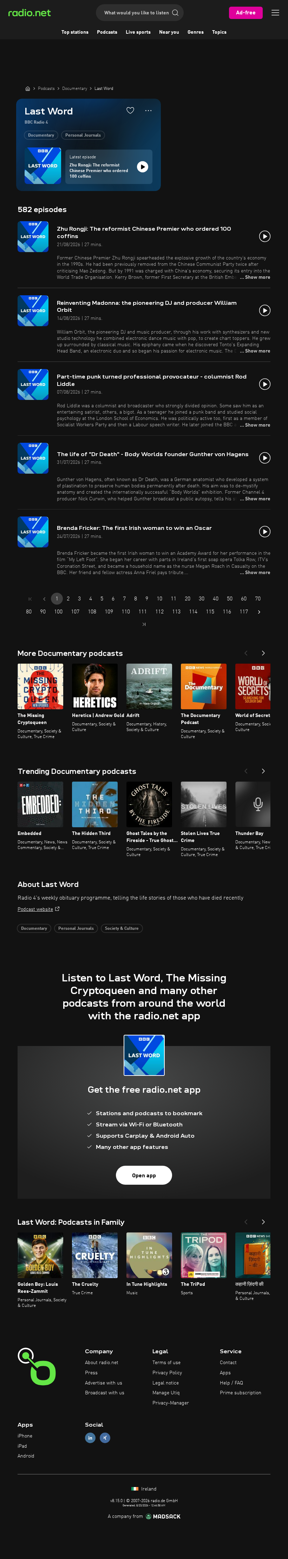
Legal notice (165, 1383)
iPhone (25, 1436)
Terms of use (166, 1362)
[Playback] (142, 166)
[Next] (263, 651)
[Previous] (246, 651)
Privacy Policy (167, 1372)
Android (26, 1456)
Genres (196, 32)
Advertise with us (103, 1383)
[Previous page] (44, 599)
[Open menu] (275, 12)
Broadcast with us (104, 1392)
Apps (225, 1372)
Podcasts (107, 32)
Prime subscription (240, 1392)
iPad (22, 1446)
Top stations (75, 32)
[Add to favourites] (130, 110)
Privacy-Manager (170, 1403)
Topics (219, 32)
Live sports (138, 32)
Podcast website (35, 909)
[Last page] (144, 624)
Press (91, 1372)
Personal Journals (83, 135)
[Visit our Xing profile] (105, 1437)
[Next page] (259, 612)
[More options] (148, 110)
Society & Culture (122, 929)
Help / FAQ (231, 1383)
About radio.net (101, 1362)
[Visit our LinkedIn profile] (90, 1437)
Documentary (41, 135)
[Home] (28, 88)
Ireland (148, 1489)
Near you (169, 32)
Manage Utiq (166, 1392)
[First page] (30, 599)
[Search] (175, 12)
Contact (228, 1362)
